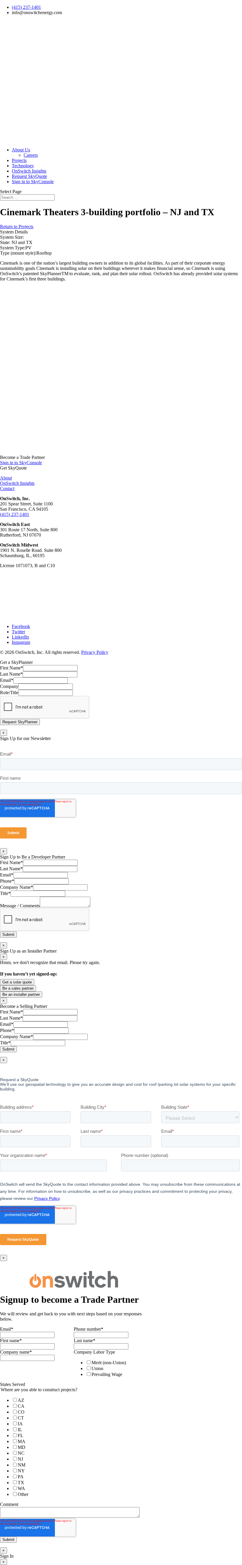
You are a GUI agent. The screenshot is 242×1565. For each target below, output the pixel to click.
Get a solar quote (17, 982)
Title (5, 893)
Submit (8, 934)
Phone (7, 880)
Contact (7, 488)
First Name (11, 667)
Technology (23, 165)
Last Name (11, 674)
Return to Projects (16, 226)
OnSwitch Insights (29, 170)
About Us (21, 149)
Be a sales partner (18, 988)
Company (9, 686)
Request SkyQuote (29, 176)
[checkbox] (109, 1368)
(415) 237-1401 (26, 7)
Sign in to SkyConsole (33, 181)
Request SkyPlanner (19, 722)
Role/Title (9, 692)
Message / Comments (20, 905)
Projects (19, 160)
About (6, 477)
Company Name (16, 887)
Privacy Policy (94, 652)
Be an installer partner (21, 994)
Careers (31, 155)
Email (6, 680)
